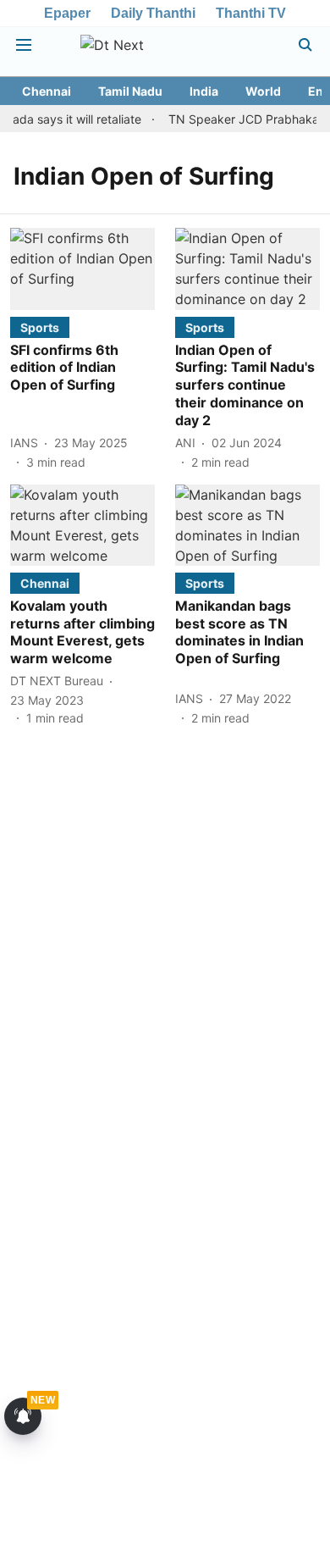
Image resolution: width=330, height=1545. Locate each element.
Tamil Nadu (130, 91)
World (263, 91)
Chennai (46, 91)
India (204, 91)
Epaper (67, 13)
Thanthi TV (251, 13)
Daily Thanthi (153, 13)
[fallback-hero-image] (82, 268)
